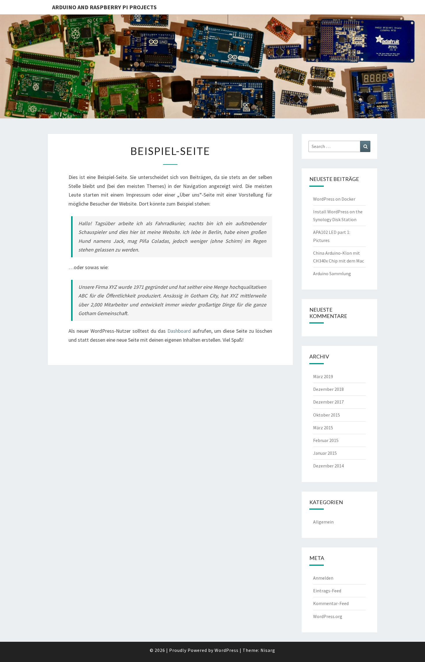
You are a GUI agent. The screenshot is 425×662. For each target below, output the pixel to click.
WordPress (227, 650)
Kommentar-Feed (331, 603)
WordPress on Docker (334, 199)
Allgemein (323, 522)
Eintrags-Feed (327, 590)
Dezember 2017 (328, 402)
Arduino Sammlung (332, 273)
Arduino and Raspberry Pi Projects (104, 7)
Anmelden (323, 578)
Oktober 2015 (326, 415)
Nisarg (267, 650)
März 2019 (323, 376)
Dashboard (179, 331)
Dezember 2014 (328, 466)
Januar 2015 (325, 453)
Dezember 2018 (328, 389)
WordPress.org (327, 616)
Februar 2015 (326, 440)
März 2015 (323, 427)
